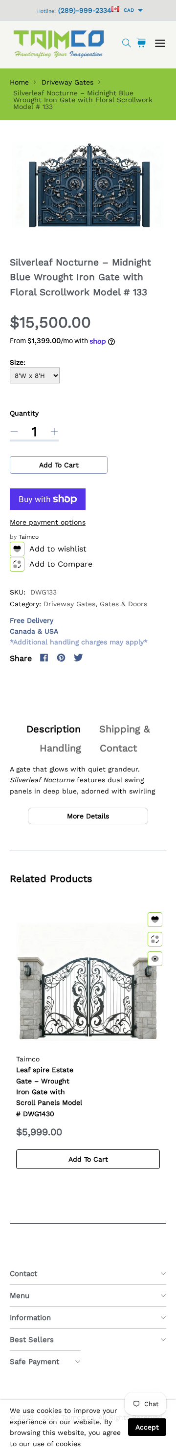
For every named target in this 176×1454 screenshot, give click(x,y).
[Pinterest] (61, 657)
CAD (127, 10)
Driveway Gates (67, 82)
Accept (147, 1427)
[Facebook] (44, 657)
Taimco (29, 536)
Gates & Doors (123, 604)
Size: (17, 362)
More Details (88, 816)
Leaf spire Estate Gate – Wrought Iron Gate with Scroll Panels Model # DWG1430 (49, 1092)
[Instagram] (95, 657)
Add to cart (59, 465)
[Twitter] (78, 657)
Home (19, 82)
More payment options (48, 522)
